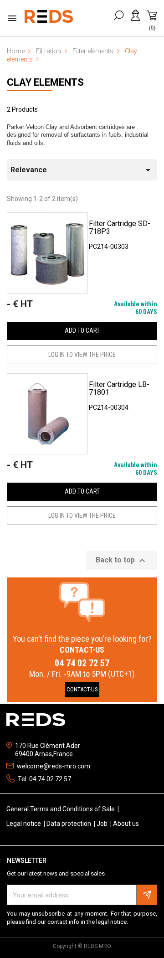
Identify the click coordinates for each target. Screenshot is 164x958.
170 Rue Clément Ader (47, 745)
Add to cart (82, 330)
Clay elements (45, 82)
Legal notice (24, 823)
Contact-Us (82, 689)
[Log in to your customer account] (137, 20)
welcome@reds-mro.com (53, 766)
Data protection (69, 823)
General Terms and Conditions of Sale (61, 809)
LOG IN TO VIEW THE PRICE (82, 354)
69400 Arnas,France (44, 753)
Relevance (82, 170)
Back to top (122, 560)
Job (103, 823)
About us (126, 823)
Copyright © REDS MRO (82, 946)
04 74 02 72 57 (82, 663)
